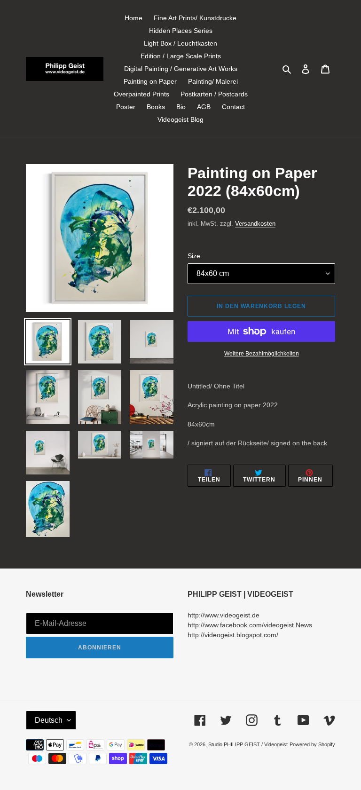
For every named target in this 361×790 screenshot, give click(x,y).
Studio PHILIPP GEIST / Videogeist (248, 744)
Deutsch (49, 720)
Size (194, 256)
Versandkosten (255, 223)
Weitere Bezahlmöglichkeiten (261, 353)
